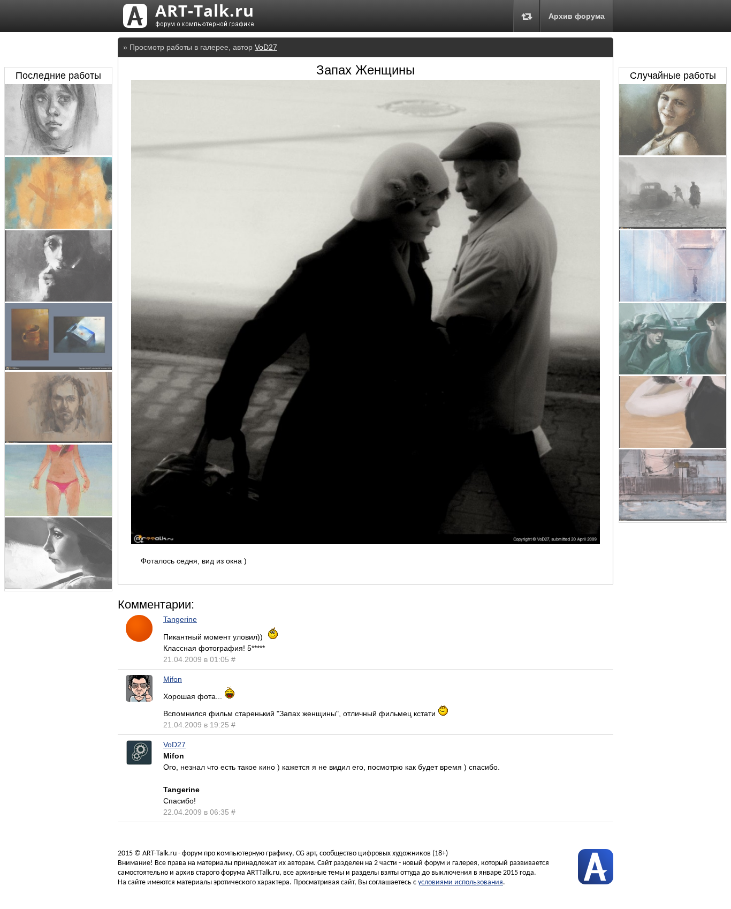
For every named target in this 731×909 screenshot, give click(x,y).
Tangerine (180, 619)
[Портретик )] (672, 152)
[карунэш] (58, 226)
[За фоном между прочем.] (672, 299)
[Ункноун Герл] (58, 152)
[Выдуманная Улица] (672, 518)
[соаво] (58, 440)
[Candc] (58, 367)
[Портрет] (58, 586)
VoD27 (266, 47)
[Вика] (672, 445)
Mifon (172, 679)
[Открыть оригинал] (365, 541)
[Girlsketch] (58, 513)
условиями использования (460, 882)
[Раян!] (672, 371)
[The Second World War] (672, 226)
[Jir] (58, 299)
